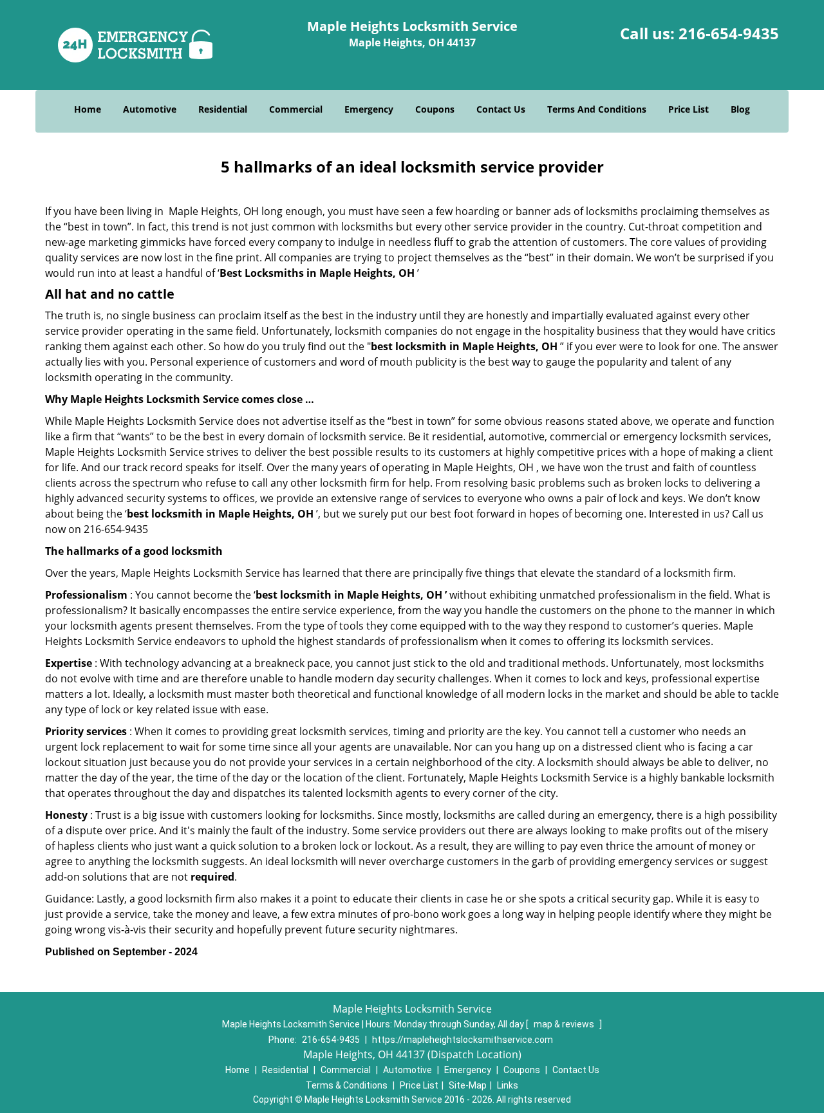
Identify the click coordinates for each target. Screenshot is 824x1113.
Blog (740, 109)
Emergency (368, 109)
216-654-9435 (729, 33)
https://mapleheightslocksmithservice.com (462, 1039)
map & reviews (565, 1024)
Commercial (296, 109)
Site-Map (468, 1085)
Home (87, 109)
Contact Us (500, 109)
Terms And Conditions (596, 109)
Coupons (434, 109)
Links (507, 1085)
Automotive (149, 109)
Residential (222, 109)
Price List (688, 109)
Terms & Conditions (347, 1085)
